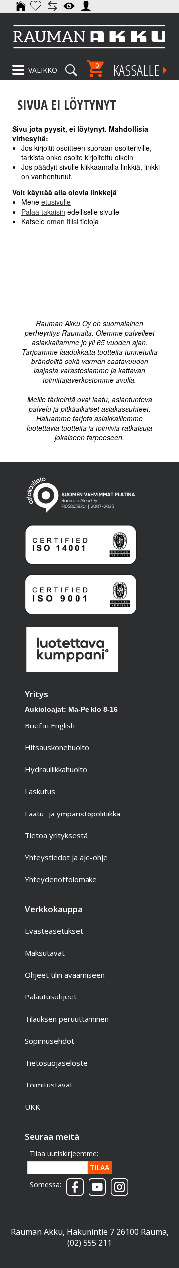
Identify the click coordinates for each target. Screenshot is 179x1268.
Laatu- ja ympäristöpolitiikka (72, 813)
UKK (32, 1107)
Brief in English (50, 725)
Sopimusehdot (49, 1041)
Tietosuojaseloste (56, 1063)
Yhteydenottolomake (61, 879)
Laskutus (40, 791)
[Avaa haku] (71, 66)
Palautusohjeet (51, 996)
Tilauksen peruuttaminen (67, 1019)
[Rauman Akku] (89, 36)
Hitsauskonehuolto (57, 747)
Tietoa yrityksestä (56, 835)
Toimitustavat (49, 1084)
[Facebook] (72, 1184)
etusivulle (56, 202)
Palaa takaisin (43, 212)
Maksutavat (45, 953)
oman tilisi (62, 221)
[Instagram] (117, 1184)
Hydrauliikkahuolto (56, 769)
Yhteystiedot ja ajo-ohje (66, 857)
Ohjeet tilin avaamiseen (65, 975)
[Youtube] (95, 1184)
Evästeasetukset (54, 931)
